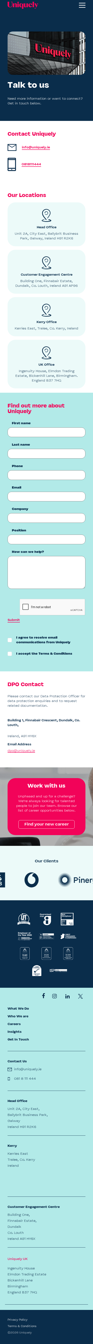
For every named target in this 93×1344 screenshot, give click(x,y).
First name (21, 423)
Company (20, 509)
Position (19, 530)
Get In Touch (18, 1039)
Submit (14, 620)
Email (16, 487)
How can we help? (28, 552)
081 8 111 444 (25, 1079)
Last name (21, 444)
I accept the (44, 653)
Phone (17, 466)
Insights (15, 1032)
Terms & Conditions (55, 653)
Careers (14, 1024)
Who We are (18, 1016)
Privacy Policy (17, 1319)
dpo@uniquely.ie (21, 751)
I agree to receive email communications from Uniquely (43, 640)
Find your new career (46, 824)
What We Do (18, 1008)
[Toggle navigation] (82, 5)
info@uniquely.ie (28, 1069)
